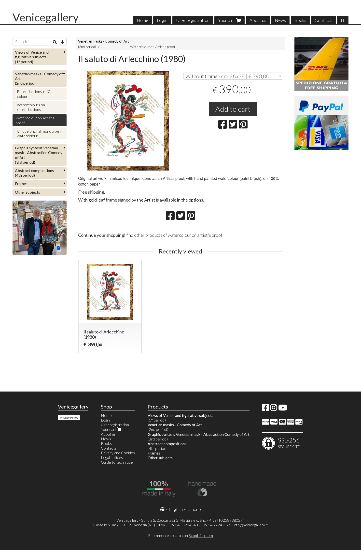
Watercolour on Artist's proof (152, 47)
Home (142, 20)
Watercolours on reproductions (31, 107)
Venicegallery (46, 17)
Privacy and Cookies (118, 452)
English (176, 509)
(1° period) (32, 57)
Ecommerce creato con (180, 535)
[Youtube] (282, 409)
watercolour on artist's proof (195, 235)
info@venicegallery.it (251, 524)
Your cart (227, 20)
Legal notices (112, 457)
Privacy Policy (69, 417)
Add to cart (232, 108)
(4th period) (34, 172)
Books (300, 20)
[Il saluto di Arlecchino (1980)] (128, 121)
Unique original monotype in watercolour (40, 133)
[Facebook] (265, 409)
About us (258, 20)
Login (162, 20)
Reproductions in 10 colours (33, 93)
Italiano (193, 509)
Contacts (323, 20)
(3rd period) (38, 154)
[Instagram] (273, 409)
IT (343, 20)
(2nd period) (39, 78)
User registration (192, 20)
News (280, 20)
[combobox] (233, 76)
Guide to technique (117, 462)
